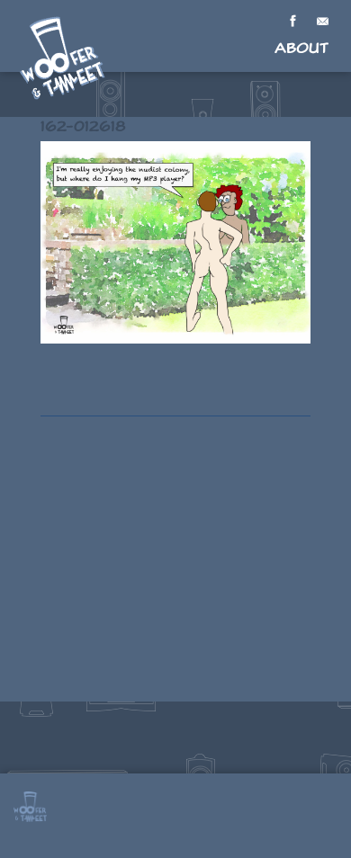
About (301, 48)
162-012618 (83, 126)
